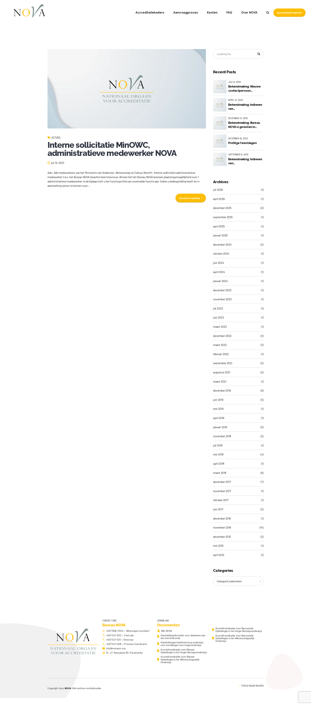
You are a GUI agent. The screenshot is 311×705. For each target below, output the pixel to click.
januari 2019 (220, 427)
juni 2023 (218, 317)
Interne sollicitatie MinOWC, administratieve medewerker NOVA (112, 149)
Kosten (212, 12)
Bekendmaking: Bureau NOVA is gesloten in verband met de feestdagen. (244, 125)
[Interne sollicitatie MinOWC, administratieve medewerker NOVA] (127, 88)
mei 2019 (218, 408)
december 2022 (222, 335)
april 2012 (218, 554)
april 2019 (218, 418)
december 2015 (222, 536)
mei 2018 (218, 454)
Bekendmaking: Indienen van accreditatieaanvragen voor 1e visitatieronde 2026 (245, 161)
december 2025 (222, 207)
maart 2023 (220, 326)
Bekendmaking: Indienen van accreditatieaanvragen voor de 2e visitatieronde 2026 (245, 107)
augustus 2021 (221, 372)
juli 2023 (218, 308)
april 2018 (218, 463)
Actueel (56, 137)
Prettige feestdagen (242, 143)
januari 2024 (220, 281)
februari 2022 (221, 354)
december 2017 (222, 481)
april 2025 (219, 226)
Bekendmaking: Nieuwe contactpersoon (244, 88)
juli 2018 (217, 445)
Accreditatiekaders (150, 12)
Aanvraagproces (185, 12)
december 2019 (222, 390)
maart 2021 (219, 381)
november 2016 (222, 527)
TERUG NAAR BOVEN (252, 685)
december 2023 (222, 290)
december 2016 (222, 518)
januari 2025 (220, 235)
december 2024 (222, 244)
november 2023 (222, 299)
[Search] (267, 12)
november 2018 (222, 436)
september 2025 (223, 217)
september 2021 (222, 363)
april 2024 (219, 272)
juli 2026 (218, 189)
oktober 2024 (221, 253)
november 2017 (222, 491)
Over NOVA (249, 12)
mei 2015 (218, 545)
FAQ (229, 12)
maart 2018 (219, 472)
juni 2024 (218, 262)
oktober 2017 (221, 500)
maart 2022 (220, 344)
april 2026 (219, 198)
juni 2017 (218, 509)
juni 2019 (218, 399)
